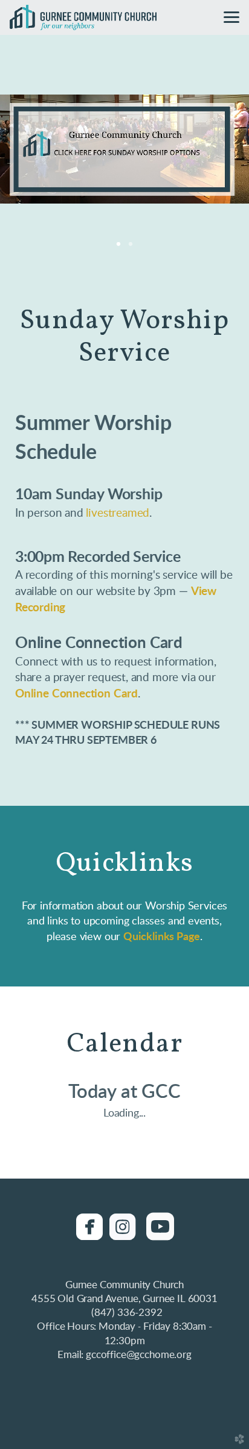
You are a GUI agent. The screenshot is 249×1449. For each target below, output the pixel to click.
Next (220, 149)
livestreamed (117, 513)
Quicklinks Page (161, 937)
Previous (28, 149)
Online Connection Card (76, 694)
